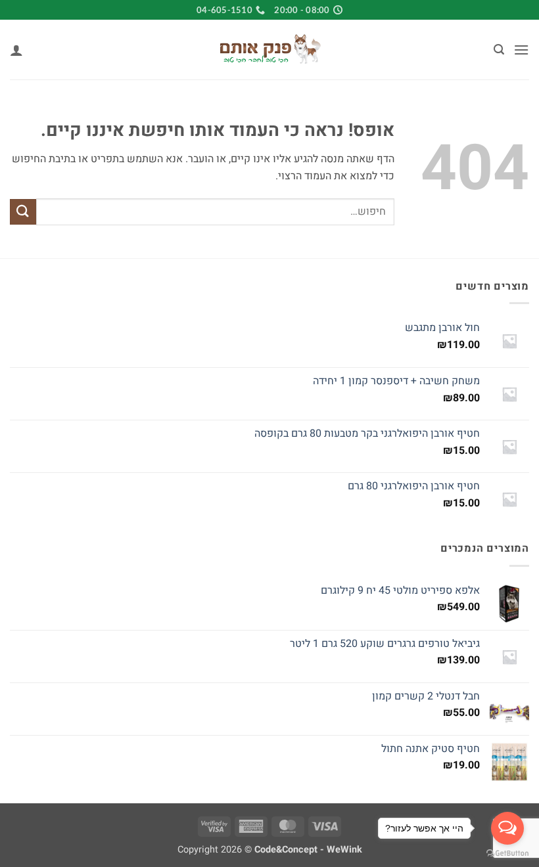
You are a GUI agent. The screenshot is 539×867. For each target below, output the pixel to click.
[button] (521, 49)
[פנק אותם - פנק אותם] (269, 50)
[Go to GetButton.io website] (507, 853)
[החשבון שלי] (16, 49)
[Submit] (23, 212)
